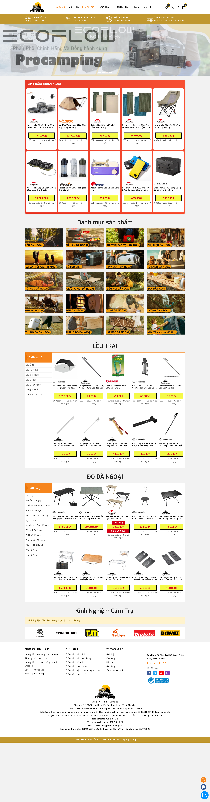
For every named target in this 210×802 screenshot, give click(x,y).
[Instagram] (167, 673)
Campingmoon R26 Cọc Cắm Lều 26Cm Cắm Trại (90, 444)
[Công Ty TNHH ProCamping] (37, 7)
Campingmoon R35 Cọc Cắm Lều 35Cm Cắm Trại (63, 444)
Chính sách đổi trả (74, 662)
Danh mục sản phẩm (105, 222)
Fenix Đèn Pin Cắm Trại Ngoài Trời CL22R (72, 189)
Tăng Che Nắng (33, 389)
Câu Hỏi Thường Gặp (34, 669)
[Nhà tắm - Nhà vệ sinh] (166, 325)
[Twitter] (155, 673)
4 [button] (110, 72)
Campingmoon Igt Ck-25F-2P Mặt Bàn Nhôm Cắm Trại (144, 578)
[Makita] (118, 633)
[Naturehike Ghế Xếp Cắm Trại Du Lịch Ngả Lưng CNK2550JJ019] (168, 103)
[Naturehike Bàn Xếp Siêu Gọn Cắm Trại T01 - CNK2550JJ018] (118, 496)
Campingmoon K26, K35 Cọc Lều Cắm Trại (170, 387)
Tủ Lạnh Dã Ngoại (34, 530)
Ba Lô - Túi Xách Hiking (37, 515)
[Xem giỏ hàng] (183, 7)
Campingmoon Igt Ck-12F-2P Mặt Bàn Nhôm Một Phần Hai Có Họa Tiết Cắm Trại (171, 578)
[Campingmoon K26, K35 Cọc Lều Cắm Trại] (171, 366)
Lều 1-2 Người (32, 370)
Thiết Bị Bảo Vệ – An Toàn (38, 505)
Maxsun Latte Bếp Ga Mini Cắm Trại (104, 189)
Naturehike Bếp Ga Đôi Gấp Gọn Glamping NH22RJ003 (41, 189)
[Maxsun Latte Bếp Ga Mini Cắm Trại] (105, 166)
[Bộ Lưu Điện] (85, 259)
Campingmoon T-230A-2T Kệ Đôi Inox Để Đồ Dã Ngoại (64, 578)
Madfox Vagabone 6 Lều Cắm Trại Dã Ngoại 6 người (72, 126)
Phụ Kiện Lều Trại (34, 394)
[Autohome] (40, 633)
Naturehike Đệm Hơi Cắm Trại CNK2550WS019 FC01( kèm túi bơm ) (136, 126)
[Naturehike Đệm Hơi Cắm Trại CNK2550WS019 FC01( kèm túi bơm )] (136, 103)
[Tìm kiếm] (178, 7)
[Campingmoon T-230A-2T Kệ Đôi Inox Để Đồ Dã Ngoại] (65, 557)
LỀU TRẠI (105, 346)
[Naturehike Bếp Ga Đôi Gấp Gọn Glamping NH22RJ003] (41, 166)
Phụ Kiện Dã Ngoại (34, 510)
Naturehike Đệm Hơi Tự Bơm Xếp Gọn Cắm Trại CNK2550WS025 (103, 126)
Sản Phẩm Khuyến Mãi (43, 84)
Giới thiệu (73, 7)
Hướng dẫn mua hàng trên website (41, 654)
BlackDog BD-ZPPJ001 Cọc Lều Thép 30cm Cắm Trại (171, 444)
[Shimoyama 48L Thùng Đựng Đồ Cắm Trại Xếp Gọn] (168, 166)
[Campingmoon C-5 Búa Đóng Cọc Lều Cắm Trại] (118, 423)
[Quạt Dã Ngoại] (125, 303)
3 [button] (106, 72)
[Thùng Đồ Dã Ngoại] (85, 325)
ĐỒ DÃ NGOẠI (105, 477)
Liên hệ (148, 7)
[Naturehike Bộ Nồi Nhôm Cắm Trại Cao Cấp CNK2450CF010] (41, 103)
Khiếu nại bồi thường (34, 673)
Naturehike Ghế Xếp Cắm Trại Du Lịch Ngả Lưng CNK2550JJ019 (167, 126)
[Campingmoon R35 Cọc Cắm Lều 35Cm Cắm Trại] (65, 423)
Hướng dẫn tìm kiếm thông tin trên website (41, 664)
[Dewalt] (144, 633)
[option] (105, 50)
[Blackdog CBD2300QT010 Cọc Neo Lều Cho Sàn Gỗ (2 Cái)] (145, 366)
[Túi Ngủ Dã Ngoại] (44, 281)
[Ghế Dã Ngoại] (44, 303)
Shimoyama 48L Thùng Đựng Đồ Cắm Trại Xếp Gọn (167, 189)
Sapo (135, 739)
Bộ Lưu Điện (31, 520)
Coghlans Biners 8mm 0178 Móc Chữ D (116, 387)
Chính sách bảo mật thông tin (80, 658)
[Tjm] (66, 633)
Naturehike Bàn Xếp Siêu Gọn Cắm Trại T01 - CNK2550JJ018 (117, 517)
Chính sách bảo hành (76, 654)
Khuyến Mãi (88, 7)
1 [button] (99, 72)
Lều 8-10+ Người (33, 385)
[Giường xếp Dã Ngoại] (85, 281)
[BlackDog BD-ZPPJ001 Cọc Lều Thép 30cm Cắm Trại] (171, 423)
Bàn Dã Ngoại (32, 550)
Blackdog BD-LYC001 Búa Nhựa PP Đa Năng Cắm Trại (144, 444)
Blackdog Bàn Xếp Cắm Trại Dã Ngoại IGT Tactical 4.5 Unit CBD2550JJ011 (65, 517)
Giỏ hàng (110, 666)
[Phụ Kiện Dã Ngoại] (166, 237)
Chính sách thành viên (76, 666)
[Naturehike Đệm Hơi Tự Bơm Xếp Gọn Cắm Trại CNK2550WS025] (105, 103)
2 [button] (103, 72)
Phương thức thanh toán (36, 658)
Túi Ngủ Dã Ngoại (34, 535)
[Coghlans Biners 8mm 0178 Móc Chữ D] (118, 366)
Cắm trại (105, 7)
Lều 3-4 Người (32, 375)
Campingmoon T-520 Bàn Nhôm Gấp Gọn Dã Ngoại (171, 517)
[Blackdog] (170, 633)
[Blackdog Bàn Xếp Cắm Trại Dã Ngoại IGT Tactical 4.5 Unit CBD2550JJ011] (65, 496)
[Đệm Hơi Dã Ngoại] (125, 281)
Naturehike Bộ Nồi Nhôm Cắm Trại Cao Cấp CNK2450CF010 (40, 126)
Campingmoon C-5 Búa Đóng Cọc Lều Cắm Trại (116, 444)
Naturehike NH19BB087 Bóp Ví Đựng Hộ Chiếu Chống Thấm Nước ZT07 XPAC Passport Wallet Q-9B (136, 189)
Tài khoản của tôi (114, 670)
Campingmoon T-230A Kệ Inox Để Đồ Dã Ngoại (118, 578)
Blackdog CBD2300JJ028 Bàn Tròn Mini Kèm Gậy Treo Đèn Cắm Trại (144, 517)
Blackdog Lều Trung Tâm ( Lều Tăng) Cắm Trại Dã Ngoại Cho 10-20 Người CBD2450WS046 (64, 387)
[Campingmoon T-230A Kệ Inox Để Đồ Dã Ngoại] (118, 557)
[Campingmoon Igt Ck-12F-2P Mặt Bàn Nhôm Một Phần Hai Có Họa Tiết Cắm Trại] (171, 557)
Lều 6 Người (31, 380)
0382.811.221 (157, 663)
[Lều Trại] (44, 237)
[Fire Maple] (92, 633)
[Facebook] (149, 673)
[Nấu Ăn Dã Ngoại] (85, 237)
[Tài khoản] (172, 7)
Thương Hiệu (121, 7)
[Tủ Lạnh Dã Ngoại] (166, 259)
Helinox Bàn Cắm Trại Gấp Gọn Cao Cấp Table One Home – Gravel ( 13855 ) (91, 517)
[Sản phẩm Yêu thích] (166, 7)
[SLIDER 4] (105, 50)
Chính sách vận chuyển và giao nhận (83, 670)
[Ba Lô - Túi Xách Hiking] (44, 259)
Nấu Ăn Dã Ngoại (34, 500)
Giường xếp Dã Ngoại (35, 540)
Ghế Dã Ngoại (32, 555)
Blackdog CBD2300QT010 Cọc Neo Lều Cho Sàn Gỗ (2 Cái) (144, 387)
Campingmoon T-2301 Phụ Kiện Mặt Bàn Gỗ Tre (91, 578)
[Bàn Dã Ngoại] (166, 281)
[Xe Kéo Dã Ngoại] (125, 325)
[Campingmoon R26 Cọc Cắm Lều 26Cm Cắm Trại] (91, 423)
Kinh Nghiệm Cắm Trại (105, 611)
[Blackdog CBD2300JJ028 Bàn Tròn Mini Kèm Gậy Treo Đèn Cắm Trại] (145, 496)
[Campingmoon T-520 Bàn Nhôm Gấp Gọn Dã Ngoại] (171, 496)
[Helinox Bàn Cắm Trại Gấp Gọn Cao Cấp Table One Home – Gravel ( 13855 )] (91, 496)
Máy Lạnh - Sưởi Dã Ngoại (38, 525)
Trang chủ (60, 7)
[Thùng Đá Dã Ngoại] (44, 325)
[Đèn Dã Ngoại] (85, 303)
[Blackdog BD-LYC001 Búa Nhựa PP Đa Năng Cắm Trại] (145, 423)
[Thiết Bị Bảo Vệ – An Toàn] (125, 237)
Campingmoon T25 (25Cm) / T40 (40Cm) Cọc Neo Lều (91, 387)
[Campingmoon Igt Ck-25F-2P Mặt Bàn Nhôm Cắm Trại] (145, 557)
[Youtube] (161, 673)
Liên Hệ (109, 662)
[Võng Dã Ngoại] (166, 303)
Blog (136, 7)
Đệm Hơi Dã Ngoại (34, 545)
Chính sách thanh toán (76, 674)
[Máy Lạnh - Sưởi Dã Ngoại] (125, 259)
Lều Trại (30, 495)
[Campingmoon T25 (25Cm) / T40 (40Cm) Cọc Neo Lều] (91, 366)
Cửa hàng (110, 658)
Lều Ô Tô (30, 365)
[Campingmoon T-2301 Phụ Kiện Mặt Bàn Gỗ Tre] (91, 557)
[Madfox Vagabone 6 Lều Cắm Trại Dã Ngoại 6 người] (73, 103)
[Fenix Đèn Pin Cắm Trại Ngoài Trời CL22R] (73, 166)
